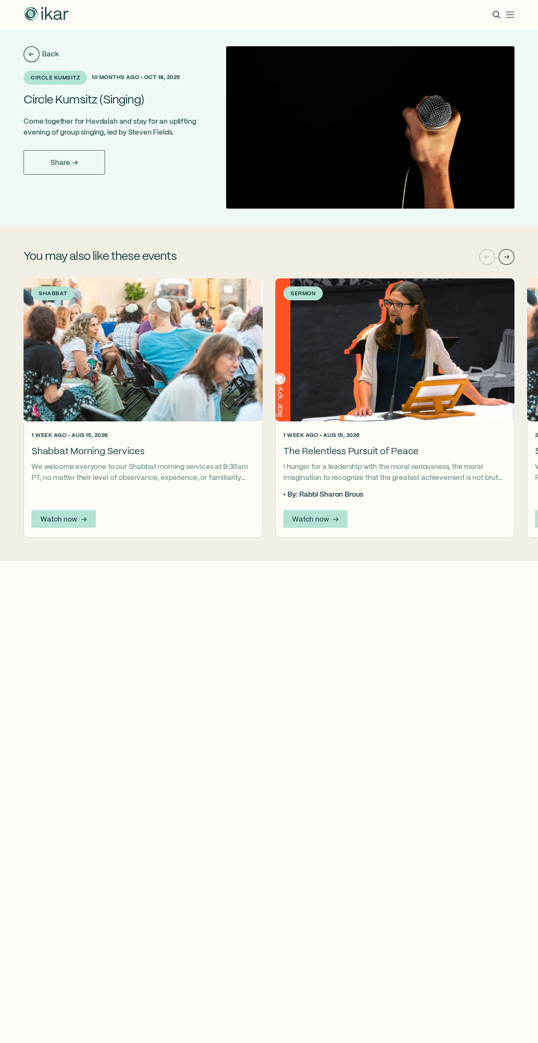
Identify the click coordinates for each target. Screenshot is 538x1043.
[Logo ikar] (46, 15)
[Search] (496, 15)
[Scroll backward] (487, 257)
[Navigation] (510, 15)
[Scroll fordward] (506, 257)
